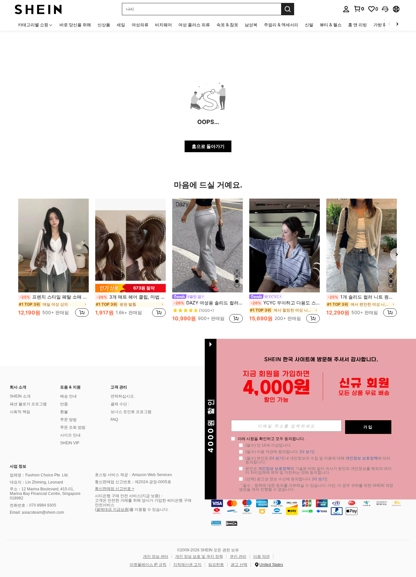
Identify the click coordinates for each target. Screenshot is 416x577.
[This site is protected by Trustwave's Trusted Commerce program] (216, 523)
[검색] (287, 9)
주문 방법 (68, 419)
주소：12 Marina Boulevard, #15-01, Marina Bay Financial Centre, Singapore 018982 (45, 493)
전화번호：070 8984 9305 (33, 505)
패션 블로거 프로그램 (28, 404)
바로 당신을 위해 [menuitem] (75, 24)
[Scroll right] (397, 24)
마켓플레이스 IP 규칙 (148, 564)
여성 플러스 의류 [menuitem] (194, 24)
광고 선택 (239, 564)
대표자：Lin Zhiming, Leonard (36, 482)
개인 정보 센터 (155, 556)
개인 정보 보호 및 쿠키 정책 (199, 556)
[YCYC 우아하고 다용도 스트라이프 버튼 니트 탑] (284, 245)
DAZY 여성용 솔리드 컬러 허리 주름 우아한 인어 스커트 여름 (208, 302)
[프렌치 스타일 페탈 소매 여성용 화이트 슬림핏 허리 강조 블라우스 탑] (53, 245)
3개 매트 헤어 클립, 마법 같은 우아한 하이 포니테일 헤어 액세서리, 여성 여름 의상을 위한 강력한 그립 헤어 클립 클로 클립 (131, 297)
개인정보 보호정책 (361, 458)
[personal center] (346, 9)
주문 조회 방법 (72, 427)
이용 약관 (261, 556)
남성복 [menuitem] (251, 24)
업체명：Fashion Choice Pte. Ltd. (39, 475)
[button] (385, 9)
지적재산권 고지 (187, 564)
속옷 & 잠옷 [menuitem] (227, 24)
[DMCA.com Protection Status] (231, 523)
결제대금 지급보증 (112, 509)
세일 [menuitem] (121, 24)
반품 (64, 404)
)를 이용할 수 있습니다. (148, 509)
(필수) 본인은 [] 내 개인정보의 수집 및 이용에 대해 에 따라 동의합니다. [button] (318, 460)
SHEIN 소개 (20, 396)
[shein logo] (38, 8)
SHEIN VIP (69, 443)
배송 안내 (68, 396)
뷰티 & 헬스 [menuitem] (331, 24)
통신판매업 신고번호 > (114, 488)
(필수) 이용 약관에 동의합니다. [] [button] (279, 452)
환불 (64, 412)
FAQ (114, 419)
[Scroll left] (389, 24)
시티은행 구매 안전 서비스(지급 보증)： (129, 496)
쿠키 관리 (238, 556)
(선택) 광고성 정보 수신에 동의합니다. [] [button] (286, 479)
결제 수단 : (119, 404)
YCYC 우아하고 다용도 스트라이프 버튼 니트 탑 (285, 302)
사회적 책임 (20, 412)
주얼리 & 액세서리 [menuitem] (281, 24)
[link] (358, 9)
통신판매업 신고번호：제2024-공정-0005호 (133, 482)
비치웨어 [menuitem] (163, 24)
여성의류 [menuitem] (140, 24)
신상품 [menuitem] (104, 24)
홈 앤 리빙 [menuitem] (357, 24)
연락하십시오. (122, 396)
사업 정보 (18, 466)
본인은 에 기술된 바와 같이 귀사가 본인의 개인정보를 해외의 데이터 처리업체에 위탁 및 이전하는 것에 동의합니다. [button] (318, 470)
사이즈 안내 (70, 435)
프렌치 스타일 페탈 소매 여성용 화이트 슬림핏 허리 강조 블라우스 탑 (54, 297)
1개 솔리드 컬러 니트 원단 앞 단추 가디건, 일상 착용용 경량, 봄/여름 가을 (362, 297)
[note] (130, 288)
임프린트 (216, 564)
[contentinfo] (312, 507)
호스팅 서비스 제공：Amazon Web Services (133, 475)
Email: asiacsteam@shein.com (37, 512)
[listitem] (53, 261)
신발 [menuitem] (309, 24)
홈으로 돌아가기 (208, 146)
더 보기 (307, 451)
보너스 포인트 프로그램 (130, 412)
